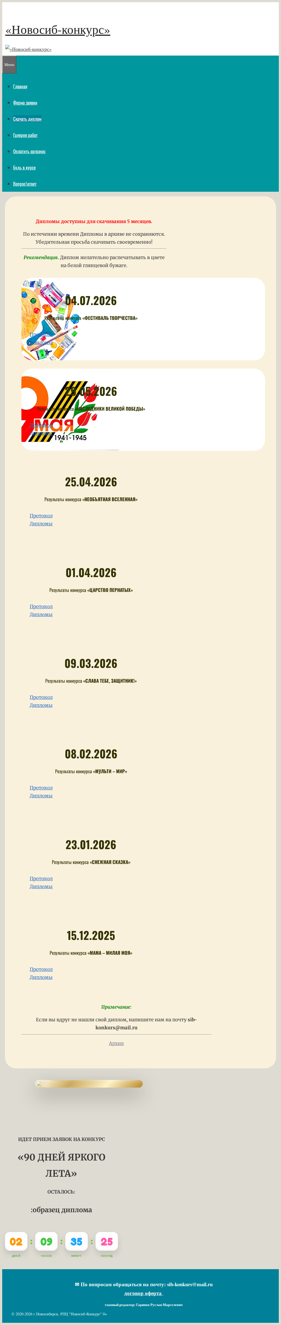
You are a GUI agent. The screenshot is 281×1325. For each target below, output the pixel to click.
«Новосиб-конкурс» (57, 29)
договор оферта (143, 1293)
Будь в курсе (24, 167)
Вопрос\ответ (24, 183)
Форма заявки (25, 102)
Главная (20, 86)
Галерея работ (25, 134)
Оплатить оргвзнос (29, 151)
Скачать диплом (27, 118)
